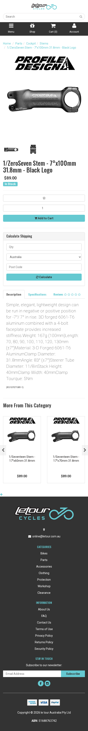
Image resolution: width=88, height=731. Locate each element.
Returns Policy (44, 642)
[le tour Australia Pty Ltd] (44, 6)
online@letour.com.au (46, 536)
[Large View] (11, 150)
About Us (44, 609)
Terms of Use (44, 629)
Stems (44, 43)
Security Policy (44, 648)
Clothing (44, 573)
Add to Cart (45, 218)
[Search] (81, 16)
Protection (44, 579)
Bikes (44, 553)
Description (13, 294)
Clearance (44, 592)
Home (7, 43)
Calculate (45, 277)
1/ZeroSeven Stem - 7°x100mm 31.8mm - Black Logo (41, 47)
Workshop (44, 586)
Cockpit (31, 43)
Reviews (58, 294)
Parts (18, 43)
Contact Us (44, 622)
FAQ (44, 616)
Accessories (44, 566)
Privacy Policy (44, 635)
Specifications (37, 294)
